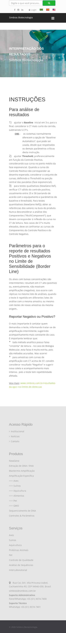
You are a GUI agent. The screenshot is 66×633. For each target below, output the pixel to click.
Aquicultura (15, 545)
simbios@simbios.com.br (22, 590)
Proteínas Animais (18, 550)
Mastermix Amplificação (22, 470)
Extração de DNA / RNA (21, 465)
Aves (11, 535)
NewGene (14, 460)
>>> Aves (13, 480)
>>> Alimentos (16, 495)
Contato (14, 441)
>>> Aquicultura (17, 490)
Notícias (15, 436)
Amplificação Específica (21, 475)
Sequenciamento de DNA (22, 510)
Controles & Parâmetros (21, 515)
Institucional (17, 431)
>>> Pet (13, 500)
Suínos (12, 540)
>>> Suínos (15, 485)
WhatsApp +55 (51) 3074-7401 (25, 606)
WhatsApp (20, 598)
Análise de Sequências (21, 565)
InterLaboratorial (18, 570)
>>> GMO (14, 505)
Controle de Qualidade (21, 560)
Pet (10, 555)
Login (33, 9)
